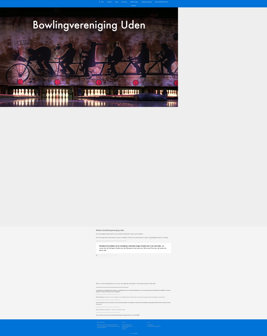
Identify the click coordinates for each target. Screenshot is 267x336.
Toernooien (133, 5)
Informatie (109, 2)
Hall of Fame (124, 2)
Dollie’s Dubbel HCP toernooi (161, 2)
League (116, 2)
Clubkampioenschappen (146, 2)
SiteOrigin (135, 333)
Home (102, 2)
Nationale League (134, 2)
